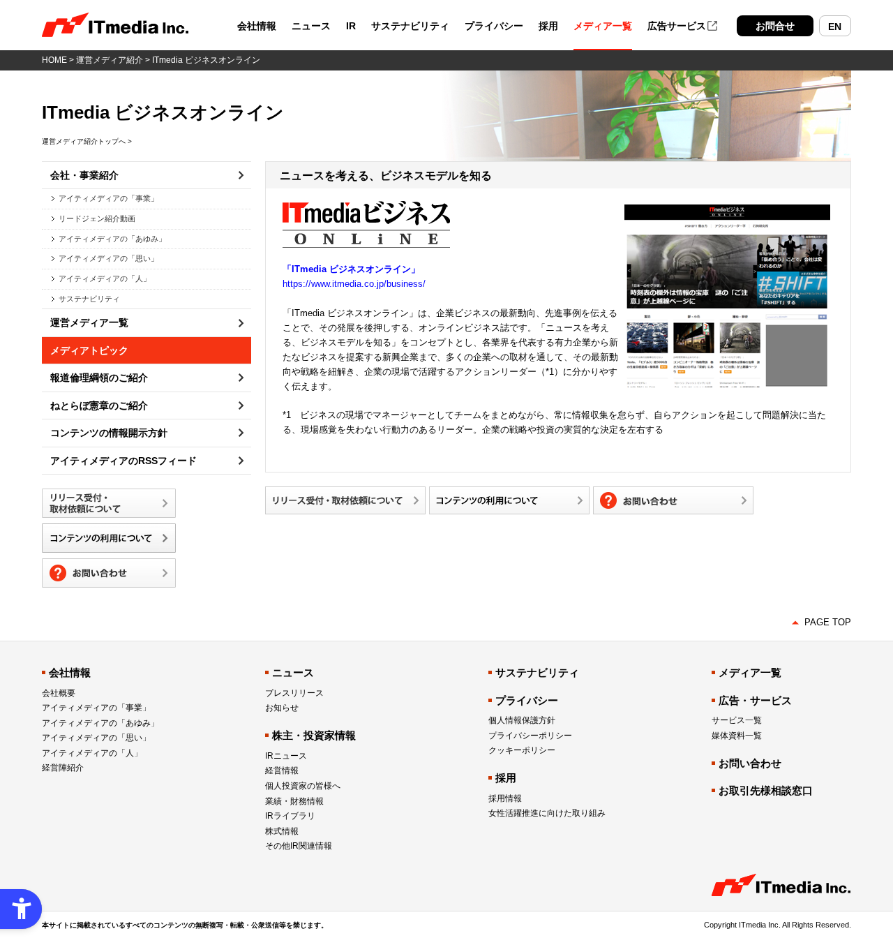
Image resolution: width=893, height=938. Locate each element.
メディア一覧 (602, 26)
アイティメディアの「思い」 (108, 258)
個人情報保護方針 (521, 720)
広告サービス (676, 26)
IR (351, 26)
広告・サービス (755, 700)
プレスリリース (294, 693)
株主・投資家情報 (314, 735)
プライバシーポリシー (530, 735)
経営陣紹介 (63, 768)
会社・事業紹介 (84, 175)
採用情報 (505, 798)
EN (834, 26)
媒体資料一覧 (737, 735)
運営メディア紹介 (109, 60)
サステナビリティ (410, 26)
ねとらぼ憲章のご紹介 (99, 405)
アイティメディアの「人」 (105, 278)
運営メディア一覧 (89, 322)
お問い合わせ (750, 763)
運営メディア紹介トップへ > (87, 141)
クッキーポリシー (521, 750)
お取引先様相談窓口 (766, 790)
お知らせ (282, 708)
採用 (548, 26)
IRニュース (286, 756)
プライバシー (494, 26)
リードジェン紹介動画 (97, 218)
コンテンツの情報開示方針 (108, 432)
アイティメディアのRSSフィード (123, 460)
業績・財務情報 (294, 801)
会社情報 (256, 26)
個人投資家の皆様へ (302, 786)
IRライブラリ (290, 816)
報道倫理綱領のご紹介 (99, 377)
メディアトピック (89, 350)
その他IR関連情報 (298, 846)
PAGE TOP (827, 622)
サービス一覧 (737, 720)
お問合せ (775, 25)
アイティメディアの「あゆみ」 (112, 238)
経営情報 (282, 770)
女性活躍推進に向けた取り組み (547, 813)
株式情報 (282, 831)
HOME (54, 60)
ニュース (311, 26)
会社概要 (58, 693)
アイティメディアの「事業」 (108, 198)
